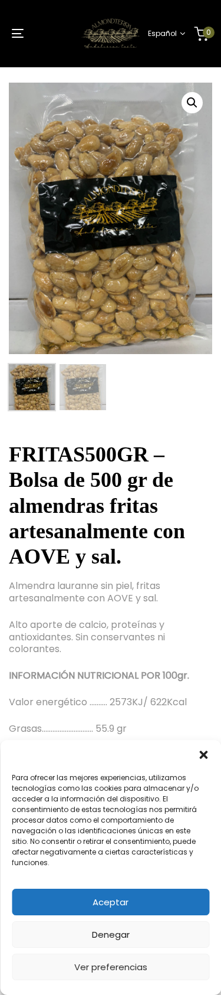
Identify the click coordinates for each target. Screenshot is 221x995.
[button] (203, 755)
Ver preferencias (110, 967)
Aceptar (110, 902)
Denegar (111, 934)
